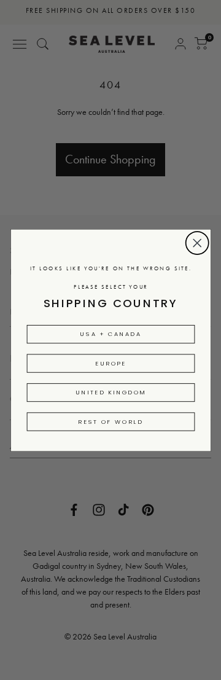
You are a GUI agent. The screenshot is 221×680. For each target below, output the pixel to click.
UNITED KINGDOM (110, 392)
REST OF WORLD (110, 421)
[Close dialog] (197, 242)
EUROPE (110, 363)
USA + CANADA (110, 333)
